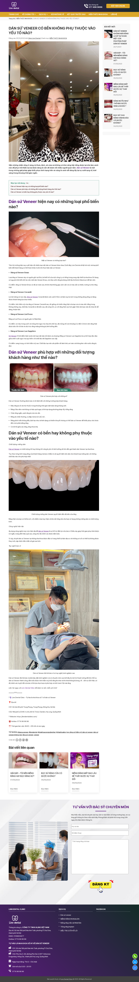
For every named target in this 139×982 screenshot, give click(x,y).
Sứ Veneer (12, 336)
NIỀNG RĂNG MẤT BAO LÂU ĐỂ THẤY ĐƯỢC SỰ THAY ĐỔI (84, 776)
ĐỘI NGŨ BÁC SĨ (57, 14)
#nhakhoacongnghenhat (47, 732)
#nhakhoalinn (61, 732)
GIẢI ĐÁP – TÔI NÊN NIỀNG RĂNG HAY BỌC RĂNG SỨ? (22, 774)
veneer (36, 735)
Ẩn (27, 183)
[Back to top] (135, 978)
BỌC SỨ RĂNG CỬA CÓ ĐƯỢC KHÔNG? (51, 774)
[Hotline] (135, 956)
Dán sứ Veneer (83, 168)
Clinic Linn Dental (34, 38)
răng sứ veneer (27, 735)
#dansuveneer (23, 732)
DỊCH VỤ (42, 14)
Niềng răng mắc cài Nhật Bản (70, 923)
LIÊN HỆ (114, 14)
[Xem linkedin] (17, 740)
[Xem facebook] (20, 740)
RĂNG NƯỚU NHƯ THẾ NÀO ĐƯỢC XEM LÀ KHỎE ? (120, 103)
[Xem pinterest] (26, 740)
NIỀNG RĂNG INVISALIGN (69, 919)
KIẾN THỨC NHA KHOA (98, 14)
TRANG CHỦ (14, 14)
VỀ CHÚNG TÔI (28, 14)
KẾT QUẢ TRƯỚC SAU (76, 14)
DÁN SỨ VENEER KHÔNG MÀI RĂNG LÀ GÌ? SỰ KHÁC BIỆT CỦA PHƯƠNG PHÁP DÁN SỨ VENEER (121, 37)
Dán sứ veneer (65, 915)
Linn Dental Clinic (28, 688)
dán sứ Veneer (43, 531)
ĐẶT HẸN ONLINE (118, 6)
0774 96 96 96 (18, 971)
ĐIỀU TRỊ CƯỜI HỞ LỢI (68, 931)
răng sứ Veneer (32, 297)
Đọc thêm (14, 789)
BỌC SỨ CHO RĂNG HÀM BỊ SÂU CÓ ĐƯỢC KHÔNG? (121, 119)
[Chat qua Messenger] (135, 968)
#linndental (33, 732)
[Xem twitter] (23, 740)
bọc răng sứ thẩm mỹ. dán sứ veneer (80, 732)
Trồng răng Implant (67, 927)
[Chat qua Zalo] (135, 962)
